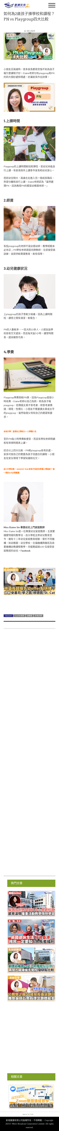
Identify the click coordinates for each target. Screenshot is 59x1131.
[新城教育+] (16, 5)
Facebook (25, 550)
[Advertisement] (29, 754)
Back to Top (28, 1114)
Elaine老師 (19, 616)
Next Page (29, 604)
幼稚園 (29, 616)
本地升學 (38, 616)
